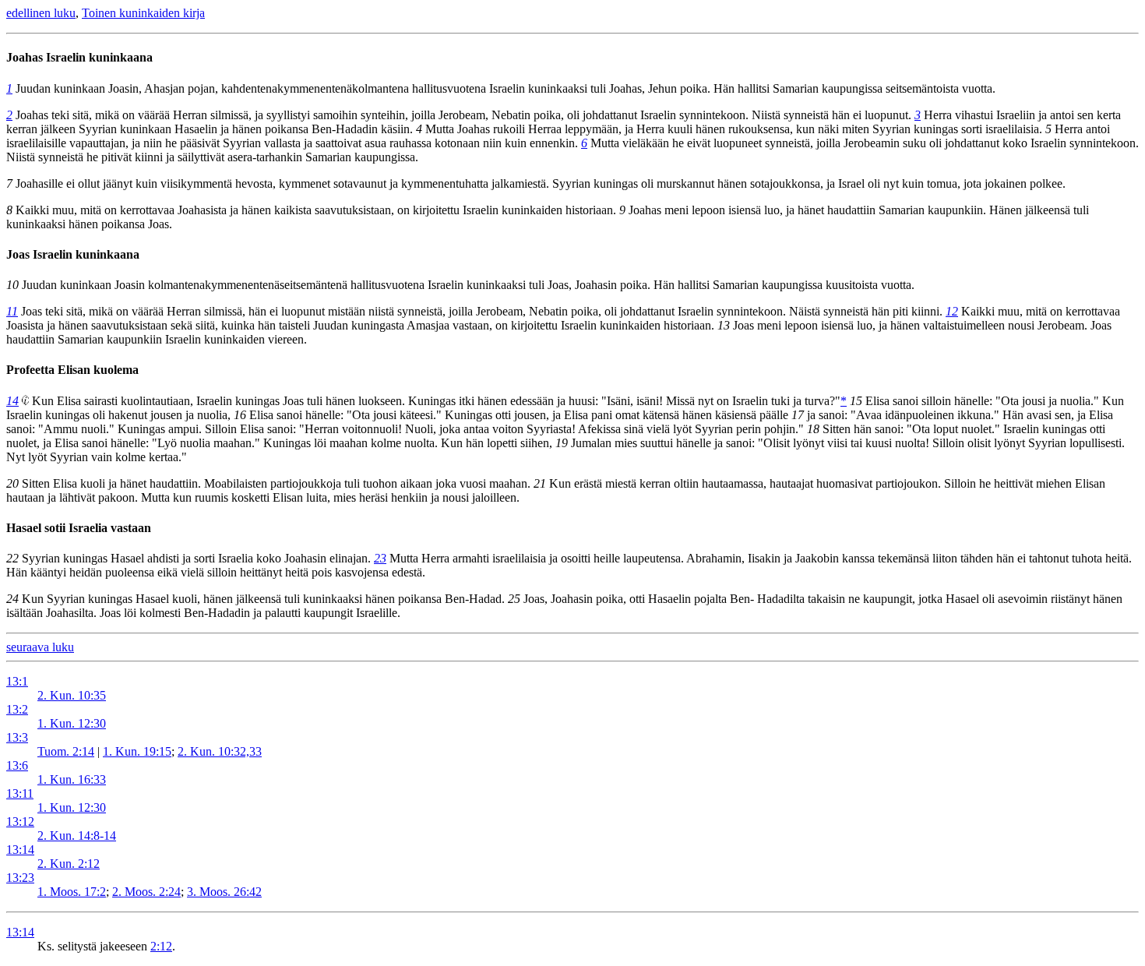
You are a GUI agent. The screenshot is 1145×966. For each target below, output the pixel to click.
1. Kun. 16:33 (71, 779)
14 (12, 400)
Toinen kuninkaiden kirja (143, 12)
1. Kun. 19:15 (137, 751)
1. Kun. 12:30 (71, 723)
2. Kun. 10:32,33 (220, 751)
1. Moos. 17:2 (71, 891)
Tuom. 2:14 (65, 751)
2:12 (161, 946)
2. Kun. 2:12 (68, 863)
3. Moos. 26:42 (224, 891)
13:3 (17, 737)
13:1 (17, 681)
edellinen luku (41, 12)
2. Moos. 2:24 (146, 891)
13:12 (20, 821)
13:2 (17, 709)
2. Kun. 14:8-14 (76, 835)
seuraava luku (40, 647)
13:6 (17, 765)
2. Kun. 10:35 (71, 695)
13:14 (20, 849)
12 (952, 311)
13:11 (19, 793)
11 (12, 311)
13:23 (20, 877)
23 (380, 558)
